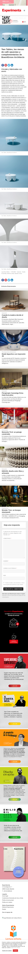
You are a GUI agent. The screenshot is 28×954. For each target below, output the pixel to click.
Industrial (19, 271)
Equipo (4, 909)
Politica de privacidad (8, 900)
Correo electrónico (10, 568)
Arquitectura (5, 508)
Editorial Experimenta (8, 907)
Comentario (7, 538)
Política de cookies (7, 902)
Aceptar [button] (15, 950)
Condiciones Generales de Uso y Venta (12, 898)
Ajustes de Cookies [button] (7, 950)
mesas (20, 273)
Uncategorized (5, 352)
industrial (16, 273)
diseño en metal (10, 273)
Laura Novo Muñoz (5, 271)
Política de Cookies (15, 947)
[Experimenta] (11, 10)
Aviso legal (5, 896)
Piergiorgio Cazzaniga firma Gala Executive (12, 394)
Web (4, 575)
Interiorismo (13, 352)
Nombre (6, 561)
